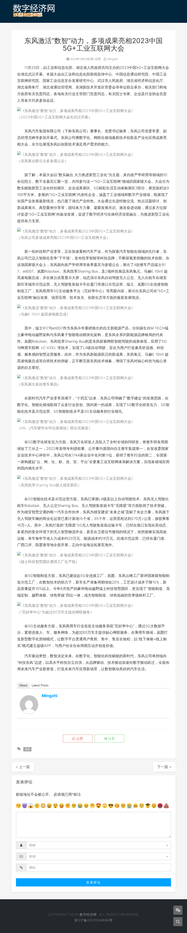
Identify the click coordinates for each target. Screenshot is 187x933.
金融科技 (155, 35)
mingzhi (112, 59)
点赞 (79, 739)
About (23, 685)
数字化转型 (102, 35)
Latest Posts (40, 685)
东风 (27, 749)
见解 (19, 48)
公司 (97, 59)
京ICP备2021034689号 (93, 920)
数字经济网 (88, 914)
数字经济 (54, 35)
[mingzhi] (29, 704)
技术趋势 (77, 35)
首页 (19, 35)
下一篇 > (164, 766)
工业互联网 (129, 35)
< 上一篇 (23, 766)
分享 (111, 739)
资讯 (35, 35)
